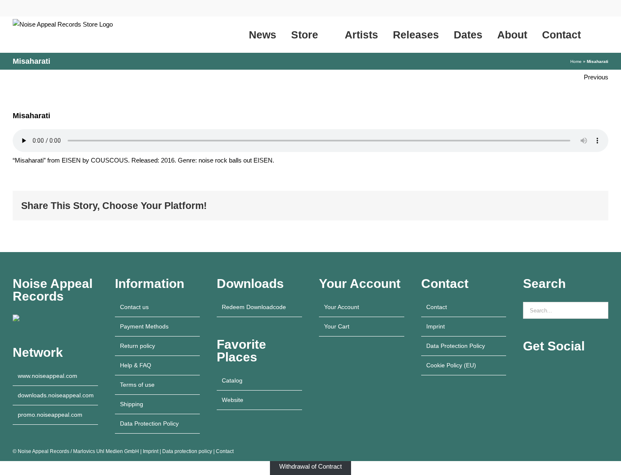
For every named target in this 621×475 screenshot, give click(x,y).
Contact (436, 307)
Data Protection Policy (149, 423)
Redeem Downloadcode (254, 307)
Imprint (435, 326)
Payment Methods (144, 326)
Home (576, 61)
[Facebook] (548, 369)
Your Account (341, 307)
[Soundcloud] (571, 369)
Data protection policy (187, 451)
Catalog (232, 380)
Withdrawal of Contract (310, 466)
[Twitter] (582, 369)
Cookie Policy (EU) (451, 365)
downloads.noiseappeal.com (56, 395)
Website (232, 399)
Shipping (131, 404)
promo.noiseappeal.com (50, 414)
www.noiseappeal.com (47, 375)
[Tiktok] (559, 369)
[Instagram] (536, 369)
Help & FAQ (135, 365)
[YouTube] (525, 369)
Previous (596, 77)
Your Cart (336, 326)
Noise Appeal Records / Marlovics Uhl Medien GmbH (78, 451)
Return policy (137, 345)
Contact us (134, 307)
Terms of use (137, 384)
